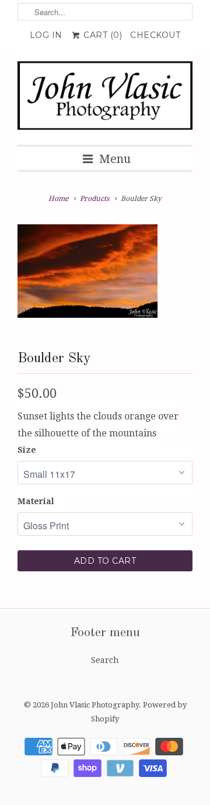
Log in (46, 35)
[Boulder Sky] (88, 271)
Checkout (155, 35)
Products (94, 199)
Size (27, 449)
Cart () (102, 35)
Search (105, 660)
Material (36, 501)
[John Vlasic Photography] (105, 98)
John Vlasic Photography (95, 704)
